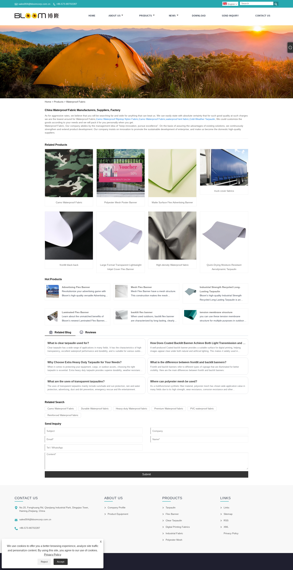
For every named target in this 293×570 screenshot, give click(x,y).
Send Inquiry (230, 15)
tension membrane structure (216, 312)
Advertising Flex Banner (76, 287)
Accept (60, 561)
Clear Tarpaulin (174, 520)
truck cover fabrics (224, 190)
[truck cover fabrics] (224, 184)
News (172, 15)
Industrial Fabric (174, 533)
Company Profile (116, 507)
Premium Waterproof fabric (168, 408)
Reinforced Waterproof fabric (62, 415)
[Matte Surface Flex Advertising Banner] (172, 196)
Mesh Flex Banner (141, 287)
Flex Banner (172, 514)
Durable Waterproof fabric (95, 408)
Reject (44, 561)
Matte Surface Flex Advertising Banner (172, 202)
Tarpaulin (170, 507)
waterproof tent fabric (177, 119)
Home (92, 15)
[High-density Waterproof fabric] (172, 258)
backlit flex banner (141, 312)
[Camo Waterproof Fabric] (69, 196)
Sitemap (228, 514)
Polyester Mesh (174, 539)
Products (145, 15)
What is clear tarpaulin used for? (68, 343)
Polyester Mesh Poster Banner (120, 202)
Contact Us (262, 15)
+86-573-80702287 (66, 4)
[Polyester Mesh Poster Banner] (121, 196)
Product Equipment (118, 514)
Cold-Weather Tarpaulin (202, 119)
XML (226, 527)
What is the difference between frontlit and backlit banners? (188, 362)
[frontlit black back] (69, 258)
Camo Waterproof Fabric (152, 119)
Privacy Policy (52, 554)
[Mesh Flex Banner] (121, 296)
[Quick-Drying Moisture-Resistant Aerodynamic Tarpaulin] (224, 258)
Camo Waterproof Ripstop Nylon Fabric (117, 119)
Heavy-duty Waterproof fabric (131, 408)
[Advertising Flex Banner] (52, 296)
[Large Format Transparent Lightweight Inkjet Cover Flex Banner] (121, 258)
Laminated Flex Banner (75, 312)
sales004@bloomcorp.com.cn (34, 4)
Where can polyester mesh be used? (173, 381)
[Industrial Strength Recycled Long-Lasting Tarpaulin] (190, 296)
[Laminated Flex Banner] (52, 321)
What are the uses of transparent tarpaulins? (76, 381)
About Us (115, 15)
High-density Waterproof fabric (172, 265)
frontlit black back (69, 265)
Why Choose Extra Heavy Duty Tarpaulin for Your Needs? (84, 362)
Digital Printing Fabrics (178, 527)
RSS (226, 520)
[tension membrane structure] (190, 319)
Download (199, 15)
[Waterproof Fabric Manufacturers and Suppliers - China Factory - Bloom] (37, 16)
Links (226, 507)
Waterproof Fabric (75, 101)
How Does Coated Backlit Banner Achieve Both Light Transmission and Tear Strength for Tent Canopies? (198, 343)
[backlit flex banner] (121, 318)
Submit (146, 474)
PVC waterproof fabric (202, 408)
